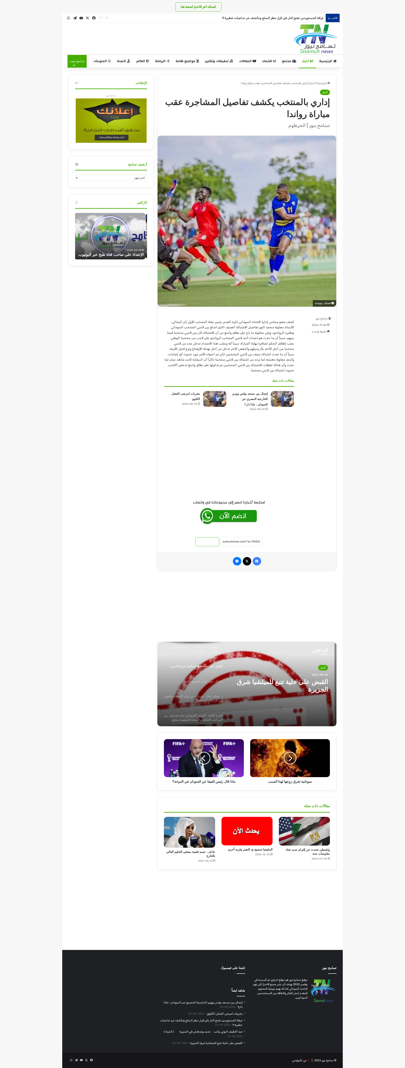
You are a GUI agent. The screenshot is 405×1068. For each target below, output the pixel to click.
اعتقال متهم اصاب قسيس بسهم (286, 681)
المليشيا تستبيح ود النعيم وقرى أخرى (250, 849)
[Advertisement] (229, 457)
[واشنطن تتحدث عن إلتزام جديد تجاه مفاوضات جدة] (304, 831)
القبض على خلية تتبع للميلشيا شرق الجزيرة (216, 1043)
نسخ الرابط (207, 542)
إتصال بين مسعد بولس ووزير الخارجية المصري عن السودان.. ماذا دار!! (250, 399)
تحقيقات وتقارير (217, 61)
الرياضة (161, 61)
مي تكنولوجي (299, 1060)
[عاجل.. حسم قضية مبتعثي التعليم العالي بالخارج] (189, 832)
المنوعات (100, 61)
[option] (246, 684)
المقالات (246, 61)
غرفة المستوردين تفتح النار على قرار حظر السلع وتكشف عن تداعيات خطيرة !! (273, 18)
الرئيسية (326, 61)
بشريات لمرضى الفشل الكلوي (224, 1013)
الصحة (122, 61)
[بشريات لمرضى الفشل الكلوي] (214, 399)
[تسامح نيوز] (316, 38)
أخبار (306, 61)
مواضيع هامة (186, 61)
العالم (141, 61)
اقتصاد (267, 61)
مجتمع (287, 61)
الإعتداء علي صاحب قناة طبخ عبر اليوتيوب (112, 254)
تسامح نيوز (322, 318)
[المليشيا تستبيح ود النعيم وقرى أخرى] (247, 831)
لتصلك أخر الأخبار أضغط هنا (198, 7)
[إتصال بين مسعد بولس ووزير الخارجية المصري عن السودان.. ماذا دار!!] (282, 399)
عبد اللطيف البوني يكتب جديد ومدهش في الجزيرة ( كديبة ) (203, 1031)
